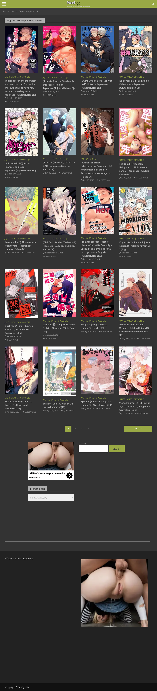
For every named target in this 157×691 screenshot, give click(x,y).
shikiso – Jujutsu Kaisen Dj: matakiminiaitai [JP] (58, 405)
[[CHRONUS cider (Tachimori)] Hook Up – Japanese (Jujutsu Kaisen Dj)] (59, 210)
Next (137, 428)
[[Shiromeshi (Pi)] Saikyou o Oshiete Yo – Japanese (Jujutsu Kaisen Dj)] (136, 49)
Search (82, 443)
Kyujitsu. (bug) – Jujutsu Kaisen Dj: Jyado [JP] (94, 326)
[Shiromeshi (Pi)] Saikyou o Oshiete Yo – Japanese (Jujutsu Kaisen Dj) (134, 84)
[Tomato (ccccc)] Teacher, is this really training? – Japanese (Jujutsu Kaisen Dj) (59, 85)
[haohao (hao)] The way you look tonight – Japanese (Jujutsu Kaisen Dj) (20, 246)
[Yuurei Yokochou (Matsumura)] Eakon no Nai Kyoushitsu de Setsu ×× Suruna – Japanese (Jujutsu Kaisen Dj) (96, 169)
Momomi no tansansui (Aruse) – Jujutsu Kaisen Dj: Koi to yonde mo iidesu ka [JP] (134, 329)
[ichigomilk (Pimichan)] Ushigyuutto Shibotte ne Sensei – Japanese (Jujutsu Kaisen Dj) (134, 169)
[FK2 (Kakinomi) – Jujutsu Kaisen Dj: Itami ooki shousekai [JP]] (21, 370)
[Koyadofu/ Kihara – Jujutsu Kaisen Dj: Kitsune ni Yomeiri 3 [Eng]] (136, 210)
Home (6, 11)
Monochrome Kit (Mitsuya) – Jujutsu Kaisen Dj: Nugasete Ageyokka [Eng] (135, 406)
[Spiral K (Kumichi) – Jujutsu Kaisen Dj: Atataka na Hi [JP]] (97, 370)
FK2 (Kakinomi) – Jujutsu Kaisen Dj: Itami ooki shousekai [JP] (18, 405)
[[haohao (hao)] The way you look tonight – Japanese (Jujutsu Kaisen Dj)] (21, 210)
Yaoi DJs (26, 77)
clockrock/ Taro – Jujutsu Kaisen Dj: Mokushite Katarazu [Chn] (19, 329)
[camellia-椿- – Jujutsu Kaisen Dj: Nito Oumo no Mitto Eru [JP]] (59, 293)
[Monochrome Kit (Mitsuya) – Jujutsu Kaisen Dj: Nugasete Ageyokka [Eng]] (136, 370)
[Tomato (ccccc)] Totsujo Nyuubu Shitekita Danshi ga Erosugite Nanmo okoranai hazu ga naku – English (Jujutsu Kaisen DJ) (96, 248)
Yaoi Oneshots (88, 159)
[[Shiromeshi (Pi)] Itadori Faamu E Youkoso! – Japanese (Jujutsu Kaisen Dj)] (21, 131)
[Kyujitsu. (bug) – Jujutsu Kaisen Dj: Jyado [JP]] (97, 293)
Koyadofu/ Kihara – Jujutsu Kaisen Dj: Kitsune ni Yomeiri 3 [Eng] (135, 246)
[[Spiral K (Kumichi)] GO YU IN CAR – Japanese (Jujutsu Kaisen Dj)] (59, 131)
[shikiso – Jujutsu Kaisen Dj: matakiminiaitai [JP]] (59, 371)
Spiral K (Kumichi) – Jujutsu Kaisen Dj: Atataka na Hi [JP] (97, 403)
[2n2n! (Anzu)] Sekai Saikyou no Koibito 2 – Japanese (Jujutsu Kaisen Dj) (97, 84)
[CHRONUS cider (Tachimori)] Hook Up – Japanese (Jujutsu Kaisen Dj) (59, 246)
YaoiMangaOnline (24, 558)
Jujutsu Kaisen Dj (13, 77)
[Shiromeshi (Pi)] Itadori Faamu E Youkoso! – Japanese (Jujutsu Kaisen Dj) (20, 167)
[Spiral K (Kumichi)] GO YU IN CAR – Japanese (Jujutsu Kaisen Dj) (59, 166)
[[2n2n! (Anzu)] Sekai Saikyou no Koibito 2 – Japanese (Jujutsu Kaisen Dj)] (97, 49)
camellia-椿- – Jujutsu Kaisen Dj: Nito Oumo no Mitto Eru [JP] (59, 328)
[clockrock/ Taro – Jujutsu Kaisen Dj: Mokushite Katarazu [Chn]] (21, 293)
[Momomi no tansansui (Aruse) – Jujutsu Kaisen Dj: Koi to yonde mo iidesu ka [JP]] (136, 293)
